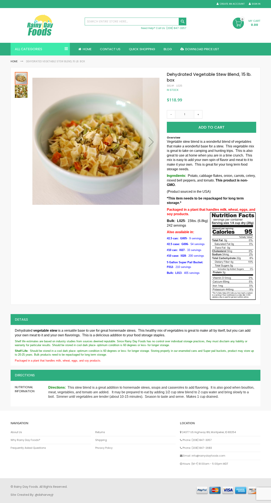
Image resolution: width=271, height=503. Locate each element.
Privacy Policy (104, 448)
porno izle (34, 498)
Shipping (101, 440)
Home (14, 61)
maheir (47, 498)
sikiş (23, 498)
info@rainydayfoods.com (208, 455)
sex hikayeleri (184, 498)
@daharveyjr (44, 495)
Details (21, 319)
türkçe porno (62, 498)
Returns (100, 432)
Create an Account (232, 4)
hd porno (79, 498)
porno (15, 498)
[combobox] (135, 21)
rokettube (166, 498)
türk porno (150, 498)
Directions (25, 375)
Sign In (256, 4)
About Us (16, 432)
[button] (151, 142)
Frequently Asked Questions (28, 448)
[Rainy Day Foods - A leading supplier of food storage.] (45, 25)
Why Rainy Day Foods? (25, 440)
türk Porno (105, 498)
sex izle (92, 498)
